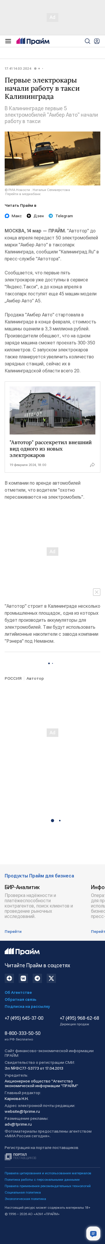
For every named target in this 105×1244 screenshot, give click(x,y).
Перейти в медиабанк (23, 194)
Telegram (64, 215)
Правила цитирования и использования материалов (48, 1173)
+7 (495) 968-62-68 (79, 1021)
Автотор (35, 678)
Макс (17, 215)
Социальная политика (23, 1192)
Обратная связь (20, 999)
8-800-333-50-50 (23, 1036)
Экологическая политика (25, 1199)
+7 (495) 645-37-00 (24, 1018)
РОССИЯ (13, 678)
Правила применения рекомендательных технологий (48, 1186)
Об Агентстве (18, 992)
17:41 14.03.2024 (18, 68)
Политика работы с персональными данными (42, 1180)
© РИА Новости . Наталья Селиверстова (37, 190)
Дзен (39, 215)
